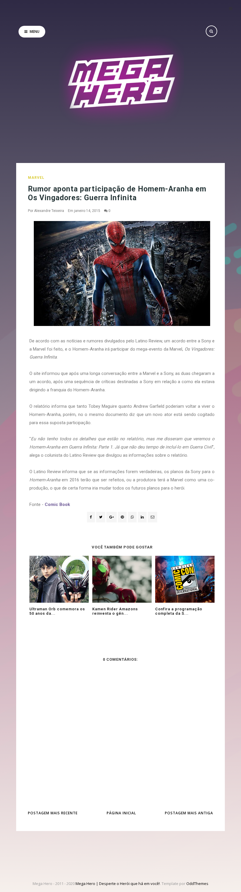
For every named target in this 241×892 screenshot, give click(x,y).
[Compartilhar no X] (100, 517)
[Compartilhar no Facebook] (91, 517)
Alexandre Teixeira (49, 211)
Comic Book (57, 504)
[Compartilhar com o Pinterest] (152, 517)
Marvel (36, 178)
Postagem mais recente (53, 813)
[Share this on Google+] (111, 517)
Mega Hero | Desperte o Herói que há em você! (118, 883)
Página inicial (121, 813)
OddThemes (197, 883)
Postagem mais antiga (189, 813)
